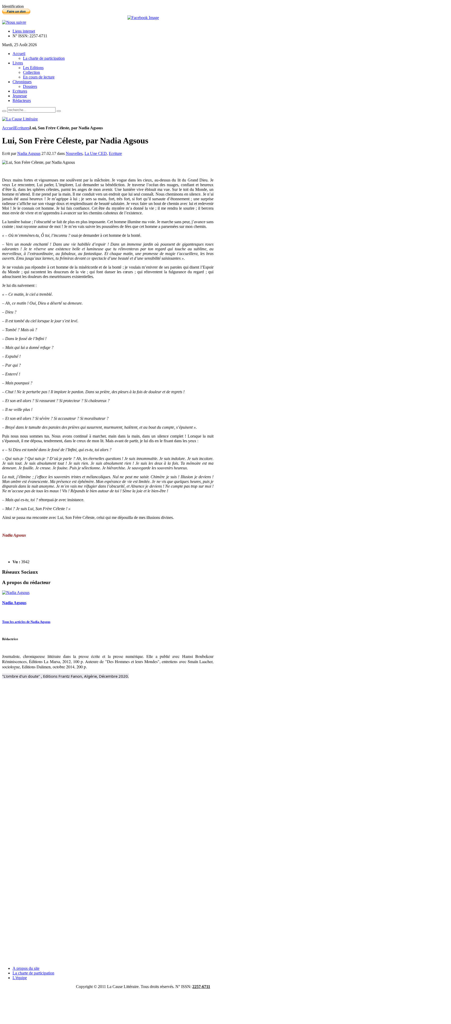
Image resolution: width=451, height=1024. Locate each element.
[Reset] (59, 111)
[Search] (4, 111)
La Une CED (96, 153)
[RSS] (14, 22)
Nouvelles (74, 153)
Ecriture (115, 153)
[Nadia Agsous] (15, 592)
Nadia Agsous (28, 153)
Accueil (8, 128)
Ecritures (22, 128)
